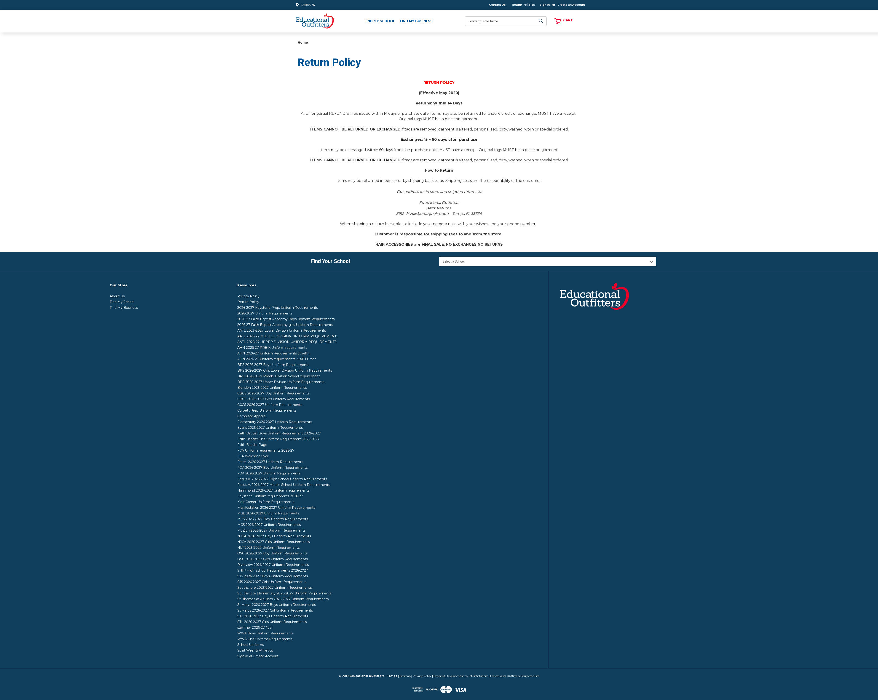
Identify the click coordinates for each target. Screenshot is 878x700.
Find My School (379, 21)
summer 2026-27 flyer (255, 627)
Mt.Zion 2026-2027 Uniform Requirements (271, 530)
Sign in (242, 656)
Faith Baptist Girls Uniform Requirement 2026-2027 (278, 439)
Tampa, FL (308, 4)
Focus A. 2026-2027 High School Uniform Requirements (282, 479)
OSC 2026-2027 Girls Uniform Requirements (272, 559)
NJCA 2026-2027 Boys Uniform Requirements (274, 536)
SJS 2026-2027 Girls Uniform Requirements (271, 582)
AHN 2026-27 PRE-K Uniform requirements (272, 348)
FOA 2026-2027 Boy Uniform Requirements (272, 468)
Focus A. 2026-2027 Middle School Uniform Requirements (283, 485)
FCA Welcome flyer (252, 456)
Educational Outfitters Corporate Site (514, 676)
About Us (117, 296)
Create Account (265, 656)
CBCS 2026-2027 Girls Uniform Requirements (273, 399)
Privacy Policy (248, 296)
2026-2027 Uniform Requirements (264, 313)
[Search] (541, 21)
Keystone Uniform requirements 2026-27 (270, 496)
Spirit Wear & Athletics (255, 650)
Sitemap (405, 676)
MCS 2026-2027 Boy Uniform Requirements (272, 519)
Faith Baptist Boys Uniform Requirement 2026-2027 (279, 433)
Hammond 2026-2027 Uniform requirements (273, 490)
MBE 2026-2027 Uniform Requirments (268, 513)
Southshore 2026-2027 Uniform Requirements (274, 588)
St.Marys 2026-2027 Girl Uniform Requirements (275, 610)
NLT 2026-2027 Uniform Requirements (268, 548)
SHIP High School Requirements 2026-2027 (272, 570)
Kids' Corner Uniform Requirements (265, 502)
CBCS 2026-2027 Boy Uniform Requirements (273, 393)
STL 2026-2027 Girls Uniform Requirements (272, 622)
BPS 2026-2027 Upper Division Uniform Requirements (280, 382)
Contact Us (497, 4)
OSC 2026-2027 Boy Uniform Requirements (272, 553)
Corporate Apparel (251, 416)
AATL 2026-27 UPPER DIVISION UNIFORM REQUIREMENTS (287, 342)
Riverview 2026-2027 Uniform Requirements (273, 565)
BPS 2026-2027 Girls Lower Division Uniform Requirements (284, 370)
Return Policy (248, 302)
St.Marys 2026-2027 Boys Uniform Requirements (276, 605)
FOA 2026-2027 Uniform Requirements (268, 473)
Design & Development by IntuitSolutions (461, 676)
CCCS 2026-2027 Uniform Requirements (269, 405)
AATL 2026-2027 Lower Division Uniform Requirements (281, 330)
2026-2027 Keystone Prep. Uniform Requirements (277, 308)
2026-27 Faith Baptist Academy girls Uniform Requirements (285, 325)
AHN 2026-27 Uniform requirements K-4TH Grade (276, 359)
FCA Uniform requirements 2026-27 (265, 450)
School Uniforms (250, 645)
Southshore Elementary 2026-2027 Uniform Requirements (284, 593)
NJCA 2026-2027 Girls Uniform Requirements (273, 542)
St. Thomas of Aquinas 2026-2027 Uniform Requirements (283, 599)
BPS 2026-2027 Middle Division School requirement (278, 376)
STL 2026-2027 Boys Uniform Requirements (272, 616)
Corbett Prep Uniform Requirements (266, 410)
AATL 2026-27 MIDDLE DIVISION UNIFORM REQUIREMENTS (287, 336)
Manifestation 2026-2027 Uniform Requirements (276, 508)
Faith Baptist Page (252, 445)
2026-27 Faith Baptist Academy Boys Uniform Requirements (286, 319)
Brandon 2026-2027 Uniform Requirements (272, 388)
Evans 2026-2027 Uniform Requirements (270, 428)
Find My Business (416, 21)
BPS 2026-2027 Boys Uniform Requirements (273, 365)
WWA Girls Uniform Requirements (264, 639)
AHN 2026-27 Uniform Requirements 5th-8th (273, 353)
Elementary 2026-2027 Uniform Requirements (274, 422)
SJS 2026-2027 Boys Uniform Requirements (272, 576)
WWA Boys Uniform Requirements (265, 633)
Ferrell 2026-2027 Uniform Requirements (270, 462)
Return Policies (523, 4)
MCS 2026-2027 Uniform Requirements (269, 525)
